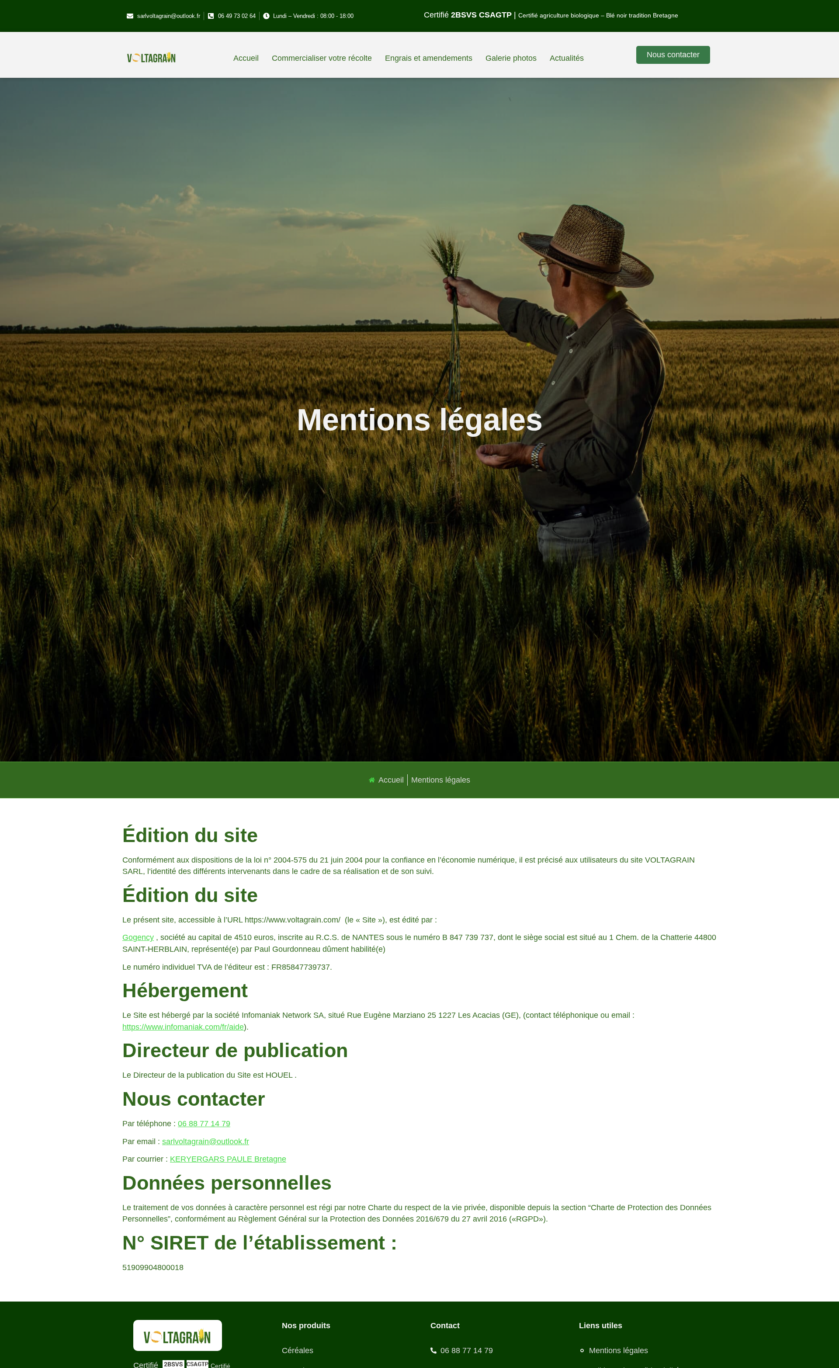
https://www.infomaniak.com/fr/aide (183, 1027)
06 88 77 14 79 (204, 1123)
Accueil (246, 58)
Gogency (138, 937)
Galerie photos (511, 58)
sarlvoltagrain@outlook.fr (205, 1141)
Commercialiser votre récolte (322, 58)
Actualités (567, 58)
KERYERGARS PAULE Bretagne (228, 1159)
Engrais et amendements (428, 58)
